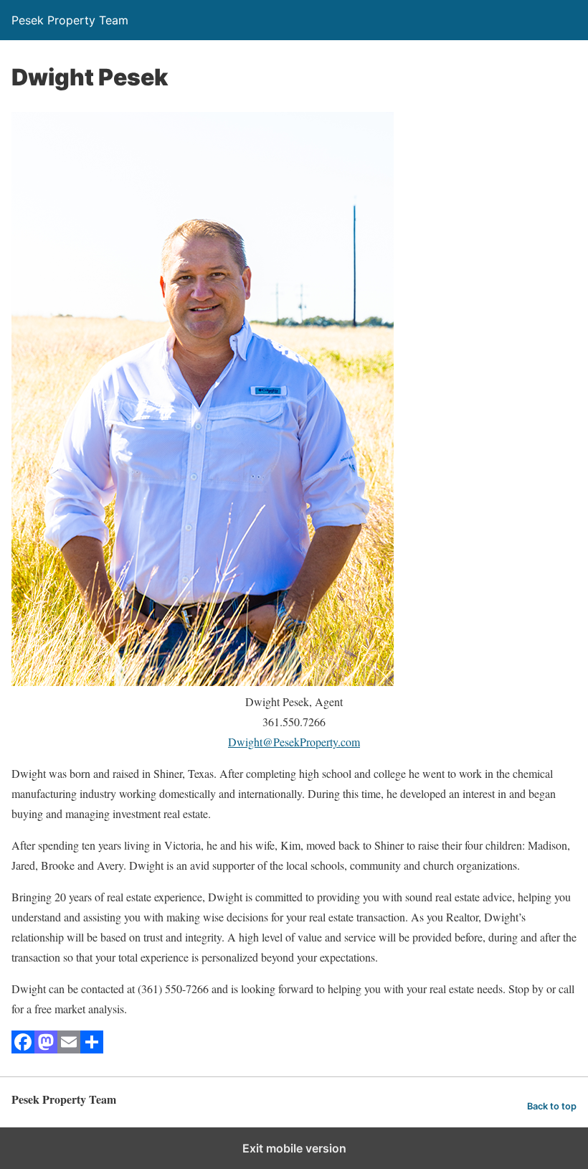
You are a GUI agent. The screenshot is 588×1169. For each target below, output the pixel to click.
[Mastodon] (45, 1048)
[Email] (68, 1048)
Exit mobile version (294, 1148)
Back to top (552, 1106)
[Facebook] (22, 1048)
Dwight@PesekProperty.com (294, 741)
